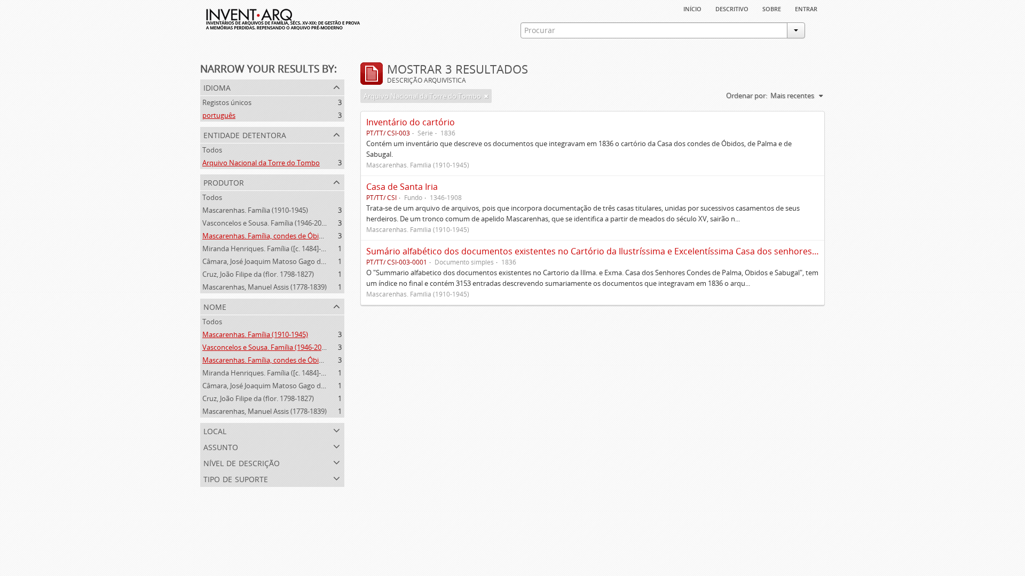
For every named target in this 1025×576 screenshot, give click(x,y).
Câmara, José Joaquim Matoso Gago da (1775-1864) (282, 261)
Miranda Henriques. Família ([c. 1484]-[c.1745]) (274, 248)
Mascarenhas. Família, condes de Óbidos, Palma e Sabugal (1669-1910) (312, 236)
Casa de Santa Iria (402, 187)
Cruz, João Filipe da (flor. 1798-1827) (258, 274)
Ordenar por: (746, 95)
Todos (212, 150)
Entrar (806, 8)
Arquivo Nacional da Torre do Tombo (261, 162)
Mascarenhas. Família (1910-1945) (255, 210)
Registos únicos (226, 102)
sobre (771, 8)
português (218, 115)
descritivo (731, 8)
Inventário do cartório (410, 122)
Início (692, 8)
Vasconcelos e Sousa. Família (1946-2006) (266, 223)
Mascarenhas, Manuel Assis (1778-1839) (264, 287)
